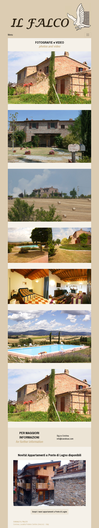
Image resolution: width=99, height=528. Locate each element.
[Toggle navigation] (87, 34)
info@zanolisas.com (65, 438)
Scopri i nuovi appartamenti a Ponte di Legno (49, 511)
